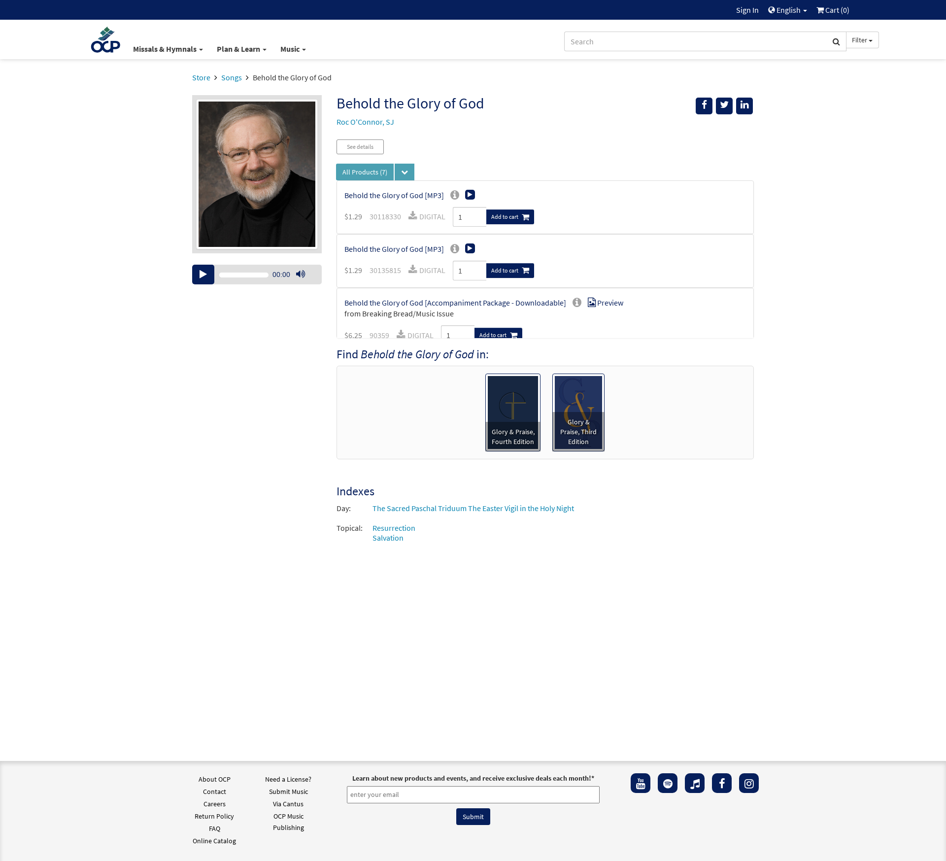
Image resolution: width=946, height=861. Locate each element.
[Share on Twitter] (724, 106)
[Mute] (300, 274)
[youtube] (640, 783)
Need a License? (288, 779)
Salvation (388, 538)
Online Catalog (214, 840)
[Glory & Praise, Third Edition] (578, 411)
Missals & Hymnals (165, 49)
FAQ (214, 828)
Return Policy (214, 816)
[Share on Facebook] (704, 106)
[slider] (305, 283)
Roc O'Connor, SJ (365, 122)
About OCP (215, 779)
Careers (214, 803)
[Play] (203, 274)
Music (290, 49)
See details (360, 146)
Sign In (747, 10)
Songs (231, 77)
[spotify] (667, 783)
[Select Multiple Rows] (404, 172)
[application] (257, 274)
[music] (695, 783)
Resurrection (393, 528)
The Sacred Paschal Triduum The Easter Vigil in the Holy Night (473, 508)
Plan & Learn (239, 49)
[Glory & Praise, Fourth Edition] (513, 411)
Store (201, 77)
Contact (214, 791)
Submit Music (288, 791)
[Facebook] (722, 783)
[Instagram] (749, 783)
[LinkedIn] (744, 106)
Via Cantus (288, 803)
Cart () (836, 10)
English (788, 10)
